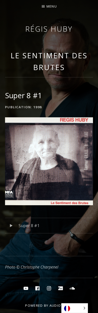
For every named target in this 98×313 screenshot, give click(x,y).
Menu (51, 6)
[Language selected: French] (74, 308)
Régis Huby (49, 29)
